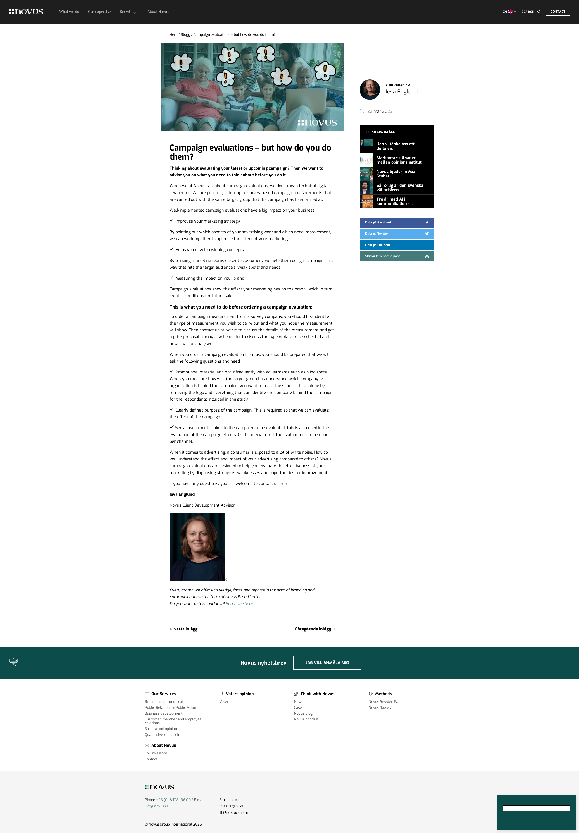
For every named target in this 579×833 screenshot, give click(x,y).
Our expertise (99, 11)
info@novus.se (157, 806)
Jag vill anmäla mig (327, 662)
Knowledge (129, 11)
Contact (558, 12)
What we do (69, 11)
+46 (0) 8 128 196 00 (173, 799)
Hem (174, 34)
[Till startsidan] (26, 11)
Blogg (185, 34)
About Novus (158, 11)
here (284, 483)
